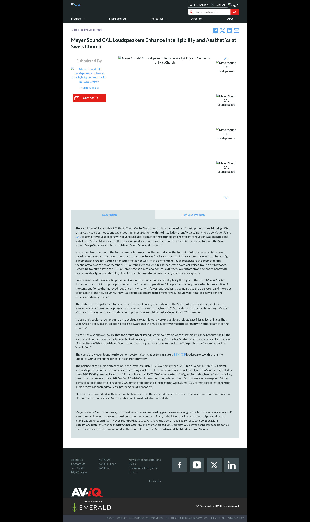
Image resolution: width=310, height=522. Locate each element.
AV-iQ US (104, 459)
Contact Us (78, 464)
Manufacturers (117, 18)
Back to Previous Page (88, 29)
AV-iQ (132, 464)
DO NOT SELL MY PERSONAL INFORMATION (186, 518)
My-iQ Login (201, 4)
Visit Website (90, 87)
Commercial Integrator (143, 468)
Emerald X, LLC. (211, 506)
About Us (77, 459)
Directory (196, 18)
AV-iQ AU (105, 468)
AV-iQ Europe (107, 464)
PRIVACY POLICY (236, 518)
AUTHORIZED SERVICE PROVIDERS (146, 518)
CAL (78, 236)
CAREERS (121, 518)
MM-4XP (180, 354)
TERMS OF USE (217, 518)
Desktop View (155, 481)
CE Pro (133, 472)
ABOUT (110, 518)
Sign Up (221, 4)
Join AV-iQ (77, 468)
